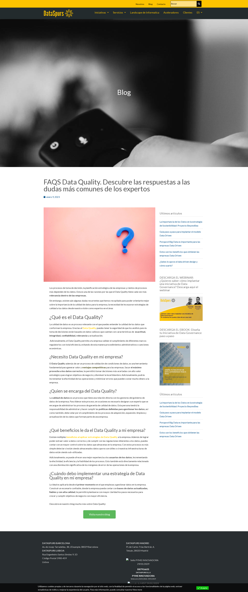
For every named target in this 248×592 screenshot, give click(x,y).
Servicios (118, 12)
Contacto (161, 4)
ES (198, 12)
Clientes (187, 12)
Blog (151, 4)
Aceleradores (171, 12)
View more (137, 589)
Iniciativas (100, 12)
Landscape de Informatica (144, 12)
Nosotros (140, 4)
